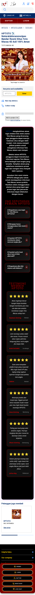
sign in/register (15, 120)
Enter (24, 93)
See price (7, 528)
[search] (17, 9)
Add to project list (12, 118)
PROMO (18, 566)
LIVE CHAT (18, 589)
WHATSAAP (18, 583)
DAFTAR (9, 21)
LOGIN (26, 21)
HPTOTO (9, 131)
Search (4, 9)
